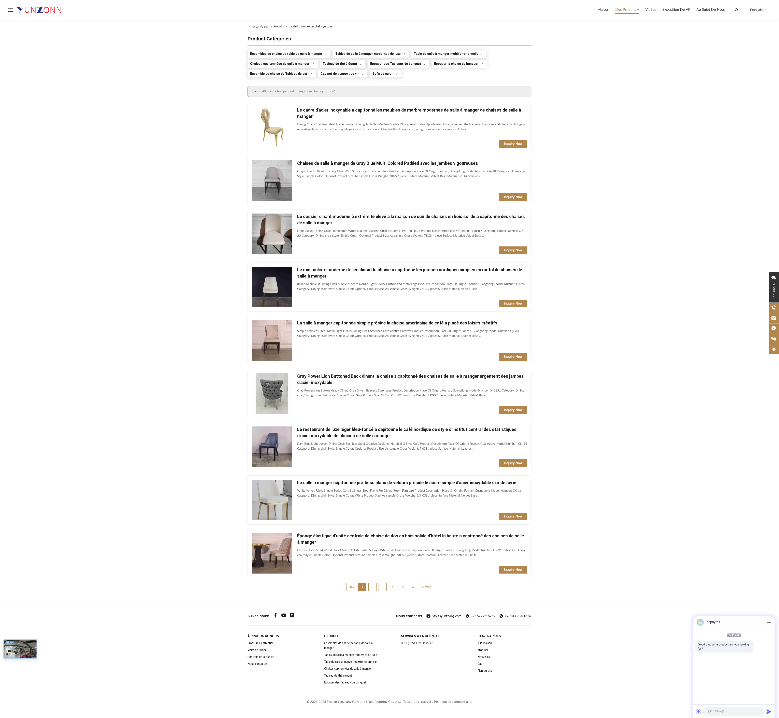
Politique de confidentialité (453, 701)
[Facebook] (275, 616)
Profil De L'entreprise (260, 643)
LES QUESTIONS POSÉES (417, 643)
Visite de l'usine (257, 650)
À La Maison (260, 26)
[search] (737, 10)
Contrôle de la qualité (260, 657)
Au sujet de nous (710, 10)
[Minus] (768, 622)
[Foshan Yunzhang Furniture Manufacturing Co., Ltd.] (39, 10)
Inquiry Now (513, 143)
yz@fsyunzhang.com (447, 616)
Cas (480, 664)
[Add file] (699, 711)
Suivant (426, 587)
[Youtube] (283, 616)
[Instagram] (292, 616)
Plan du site (485, 670)
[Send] (769, 711)
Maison (603, 10)
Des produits (626, 10)
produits (483, 650)
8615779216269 (483, 616)
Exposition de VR (676, 10)
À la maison (485, 643)
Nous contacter (257, 664)
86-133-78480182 (518, 616)
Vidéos (650, 10)
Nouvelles (484, 657)
